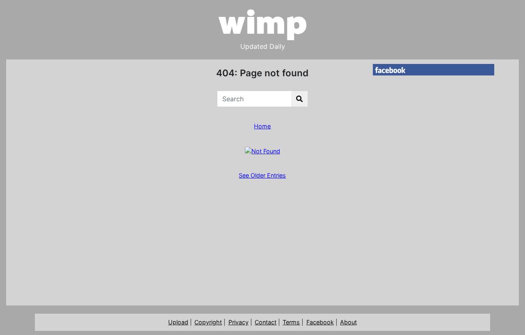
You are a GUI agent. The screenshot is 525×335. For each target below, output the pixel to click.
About (348, 322)
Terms (291, 322)
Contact (265, 322)
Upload (178, 322)
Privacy (238, 322)
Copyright (208, 322)
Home (262, 126)
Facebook (320, 322)
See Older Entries (262, 175)
